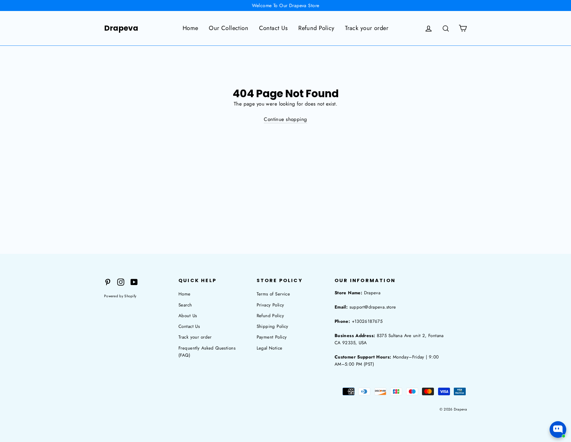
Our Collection (228, 28)
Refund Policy (316, 28)
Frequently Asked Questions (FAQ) (207, 351)
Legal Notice (270, 348)
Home (190, 28)
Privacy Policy (270, 305)
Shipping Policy (272, 326)
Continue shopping (285, 119)
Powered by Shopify (120, 295)
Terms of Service (273, 294)
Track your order (366, 28)
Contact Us (273, 28)
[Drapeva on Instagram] (120, 282)
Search (185, 305)
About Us (187, 315)
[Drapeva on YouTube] (134, 282)
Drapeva (121, 28)
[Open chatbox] (558, 429)
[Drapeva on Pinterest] (107, 282)
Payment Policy (272, 337)
